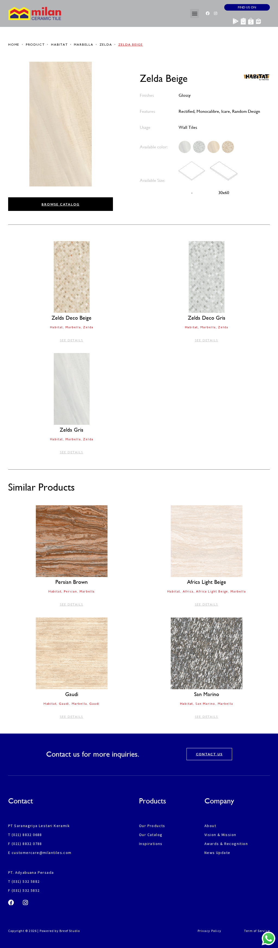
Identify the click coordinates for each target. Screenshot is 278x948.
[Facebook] (208, 13)
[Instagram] (215, 13)
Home (14, 44)
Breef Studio (69, 931)
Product (35, 44)
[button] (194, 13)
